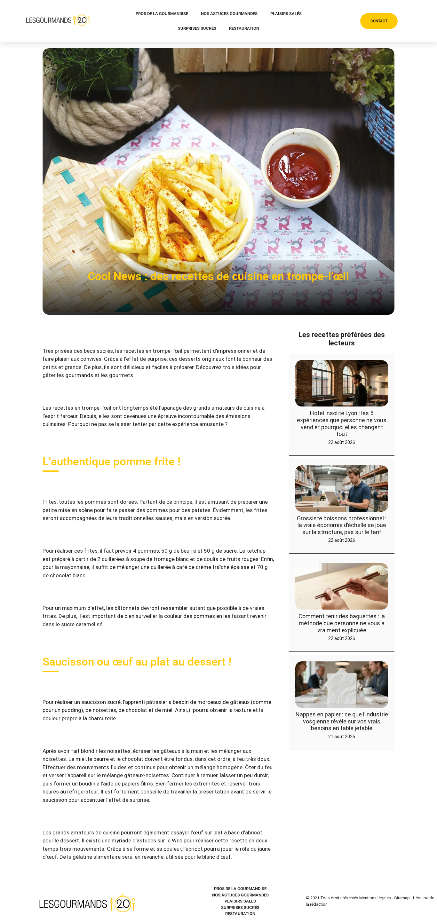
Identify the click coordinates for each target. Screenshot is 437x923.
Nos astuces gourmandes (229, 13)
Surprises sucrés (197, 28)
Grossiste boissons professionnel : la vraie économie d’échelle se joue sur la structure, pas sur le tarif (341, 525)
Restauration (244, 28)
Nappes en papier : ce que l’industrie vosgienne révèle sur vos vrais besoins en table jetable (342, 721)
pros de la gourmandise (162, 13)
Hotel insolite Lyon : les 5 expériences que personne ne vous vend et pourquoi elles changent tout (341, 423)
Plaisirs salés (286, 13)
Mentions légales (375, 897)
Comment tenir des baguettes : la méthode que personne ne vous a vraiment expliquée (341, 623)
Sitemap (402, 897)
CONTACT (378, 21)
